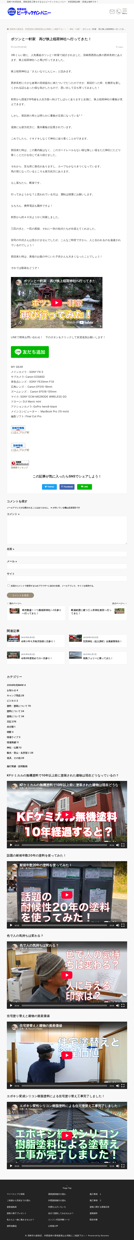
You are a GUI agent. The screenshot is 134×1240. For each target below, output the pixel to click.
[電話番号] (118, 12)
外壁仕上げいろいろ (57, 1207)
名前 (10, 549)
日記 (11, 721)
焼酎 (10, 731)
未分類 (11, 726)
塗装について (15, 716)
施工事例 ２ (95, 1200)
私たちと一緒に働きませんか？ (20, 1220)
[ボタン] (112, 12)
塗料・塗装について (19, 705)
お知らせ (12, 690)
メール (12, 561)
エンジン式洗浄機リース (59, 1220)
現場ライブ (13, 737)
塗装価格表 (12, 1207)
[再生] (11, 845)
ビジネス (12, 700)
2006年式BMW (16, 685)
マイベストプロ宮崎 (16, 1194)
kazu (120, 47)
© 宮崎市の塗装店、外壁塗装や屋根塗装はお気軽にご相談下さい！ (56, 1235)
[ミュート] (117, 845)
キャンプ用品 (15, 695)
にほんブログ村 (20, 432)
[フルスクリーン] (123, 845)
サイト (11, 573)
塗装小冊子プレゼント (16, 1213)
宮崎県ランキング (19, 467)
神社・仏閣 (14, 747)
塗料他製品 (12, 1226)
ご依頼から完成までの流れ (18, 1200)
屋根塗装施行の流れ (57, 1194)
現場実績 (13, 742)
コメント (13, 514)
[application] (67, 814)
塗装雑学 (94, 1213)
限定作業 (94, 1220)
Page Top (67, 1188)
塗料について (15, 711)
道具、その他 (15, 758)
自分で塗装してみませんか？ (61, 1213)
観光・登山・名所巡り (20, 752)
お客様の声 (53, 1226)
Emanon (105, 1235)
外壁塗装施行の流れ (57, 1200)
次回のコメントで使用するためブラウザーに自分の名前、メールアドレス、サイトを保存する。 (53, 586)
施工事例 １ (95, 1194)
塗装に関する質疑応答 (99, 1207)
